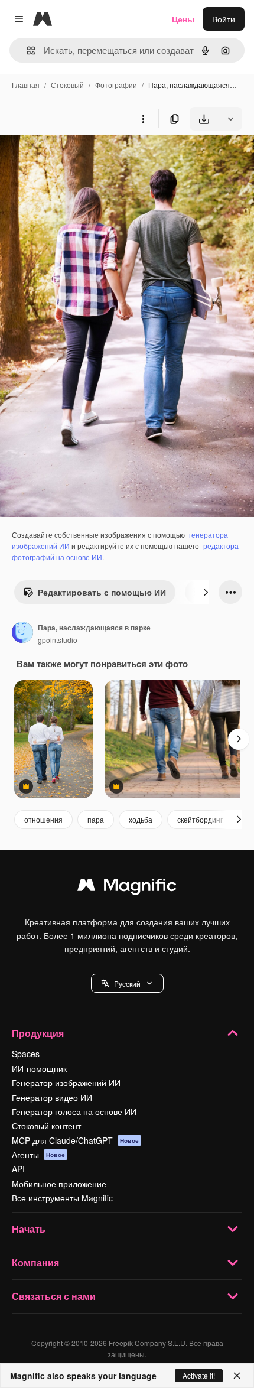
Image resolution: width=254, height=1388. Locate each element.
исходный (79, 158)
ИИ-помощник (39, 1068)
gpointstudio (57, 640)
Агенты (38, 1155)
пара (95, 819)
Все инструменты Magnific (62, 1198)
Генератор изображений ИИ (66, 1082)
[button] (127, 983)
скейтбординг (200, 819)
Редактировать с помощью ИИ (102, 592)
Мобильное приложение (59, 1183)
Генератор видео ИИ (52, 1097)
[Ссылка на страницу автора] (22, 633)
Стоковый (67, 85)
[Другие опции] (143, 119)
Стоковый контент (46, 1126)
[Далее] (205, 592)
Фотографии (116, 85)
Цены (183, 19)
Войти (223, 19)
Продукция (38, 1033)
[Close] (237, 1376)
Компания (35, 1262)
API (18, 1169)
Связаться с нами (54, 1296)
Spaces (26, 1053)
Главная (26, 85)
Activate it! (199, 1375)
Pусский (127, 984)
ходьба (140, 819)
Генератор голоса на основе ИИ (74, 1111)
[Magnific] (127, 887)
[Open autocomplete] (26, 50)
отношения (43, 819)
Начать (28, 1229)
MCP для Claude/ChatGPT (75, 1140)
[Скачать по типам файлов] (230, 119)
